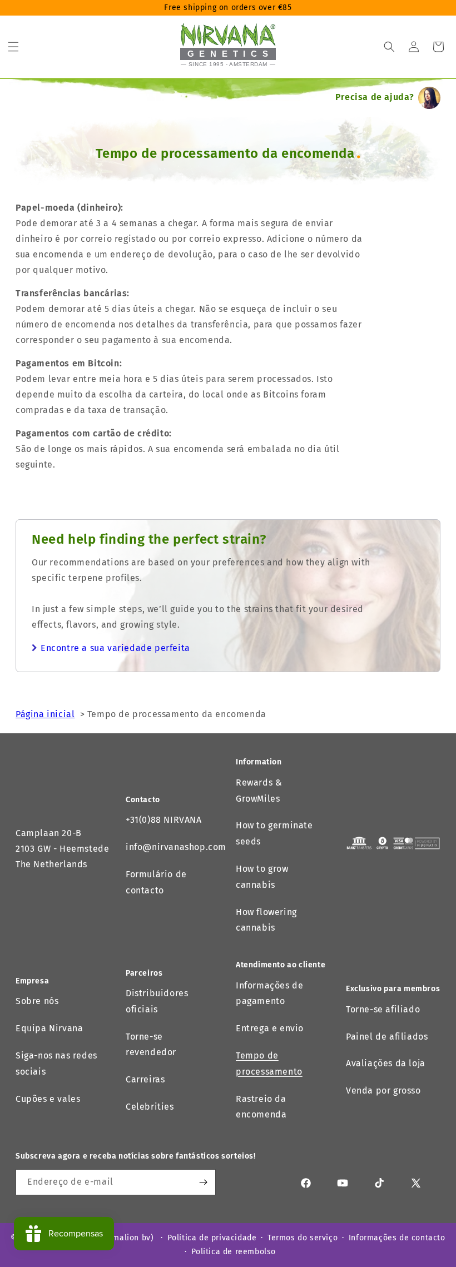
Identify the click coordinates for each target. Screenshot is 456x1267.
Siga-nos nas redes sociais (56, 1063)
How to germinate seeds (274, 833)
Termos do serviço (302, 1238)
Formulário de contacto (156, 882)
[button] (13, 46)
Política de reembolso (233, 1251)
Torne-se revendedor (151, 1044)
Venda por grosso (383, 1090)
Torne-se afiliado (383, 1009)
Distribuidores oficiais (157, 1001)
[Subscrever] (203, 1182)
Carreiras (145, 1079)
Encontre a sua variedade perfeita (115, 648)
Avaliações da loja (385, 1063)
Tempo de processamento (269, 1063)
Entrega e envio (270, 1028)
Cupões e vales (48, 1099)
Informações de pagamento (269, 993)
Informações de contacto (397, 1238)
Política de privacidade (212, 1238)
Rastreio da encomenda (261, 1107)
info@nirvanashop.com (176, 847)
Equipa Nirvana (49, 1028)
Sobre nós (37, 1001)
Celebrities (150, 1106)
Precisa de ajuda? (374, 97)
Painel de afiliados (387, 1036)
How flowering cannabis (266, 920)
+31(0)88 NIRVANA (164, 819)
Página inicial (45, 714)
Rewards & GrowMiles (259, 790)
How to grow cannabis (262, 876)
